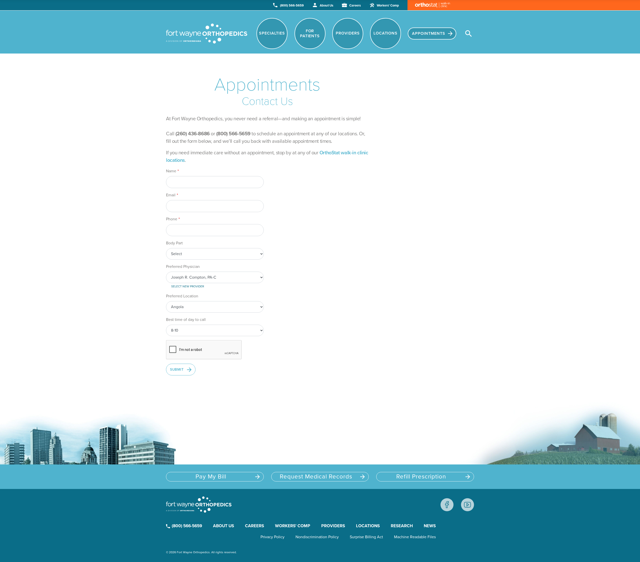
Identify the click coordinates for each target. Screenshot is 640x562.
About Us (326, 5)
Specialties (272, 33)
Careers (354, 5)
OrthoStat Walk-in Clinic (429, 5)
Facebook (447, 504)
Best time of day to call (186, 319)
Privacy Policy (272, 536)
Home (206, 34)
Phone (171, 219)
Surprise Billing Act (366, 536)
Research (402, 525)
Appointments (429, 33)
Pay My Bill (211, 476)
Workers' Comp (387, 5)
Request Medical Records (316, 476)
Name (171, 171)
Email (171, 195)
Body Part (174, 243)
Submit (177, 369)
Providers (347, 33)
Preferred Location (182, 296)
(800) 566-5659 (291, 5)
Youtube (467, 504)
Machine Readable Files (415, 536)
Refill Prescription (421, 476)
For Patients (310, 33)
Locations (385, 33)
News (430, 525)
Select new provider (187, 286)
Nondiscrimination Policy (317, 536)
